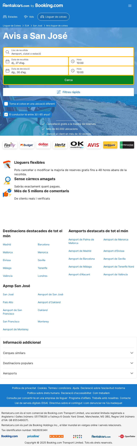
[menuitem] (10, 17)
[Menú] (130, 5)
